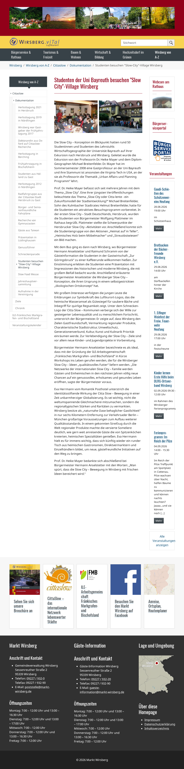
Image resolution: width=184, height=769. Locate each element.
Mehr (159, 228)
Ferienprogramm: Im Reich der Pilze (163, 436)
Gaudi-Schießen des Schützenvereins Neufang (162, 195)
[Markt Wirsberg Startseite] (49, 42)
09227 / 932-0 (36, 678)
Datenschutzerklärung (159, 724)
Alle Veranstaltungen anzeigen (164, 540)
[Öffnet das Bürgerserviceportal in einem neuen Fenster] (162, 150)
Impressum (152, 720)
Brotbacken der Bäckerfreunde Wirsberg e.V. (161, 253)
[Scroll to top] (176, 761)
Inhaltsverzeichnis (156, 728)
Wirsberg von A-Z (28, 81)
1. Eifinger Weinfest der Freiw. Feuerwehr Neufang (162, 321)
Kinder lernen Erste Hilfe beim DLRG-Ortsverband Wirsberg (164, 379)
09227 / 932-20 (101, 679)
